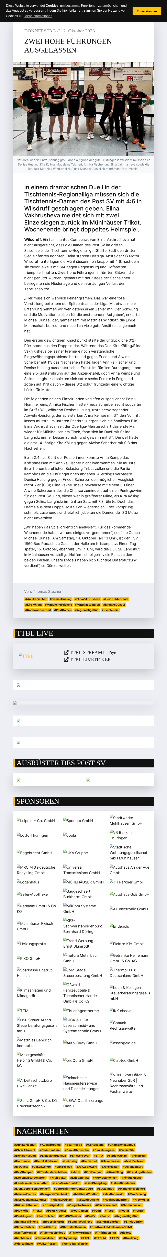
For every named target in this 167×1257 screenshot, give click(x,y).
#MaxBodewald (113, 1194)
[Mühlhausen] (83, 742)
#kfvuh (75, 1172)
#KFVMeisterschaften (52, 1172)
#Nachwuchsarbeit (38, 610)
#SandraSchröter (108, 1221)
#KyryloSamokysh (105, 1177)
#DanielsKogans (104, 1150)
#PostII (109, 1210)
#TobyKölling (68, 1238)
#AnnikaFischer (36, 599)
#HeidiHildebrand (115, 599)
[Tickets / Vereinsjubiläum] (83, 685)
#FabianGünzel (117, 1155)
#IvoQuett (21, 1166)
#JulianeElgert (133, 1166)
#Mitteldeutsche (88, 1199)
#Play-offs (21, 1210)
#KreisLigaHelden (139, 1172)
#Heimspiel (89, 1161)
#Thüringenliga (105, 1232)
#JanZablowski (86, 1166)
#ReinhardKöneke (26, 1221)
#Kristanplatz (79, 1177)
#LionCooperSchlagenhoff (32, 1188)
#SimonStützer (24, 1227)
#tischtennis (110, 610)
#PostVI (105, 1216)
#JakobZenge (41, 1166)
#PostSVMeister (70, 1216)
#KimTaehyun (93, 1172)
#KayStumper (23, 1172)
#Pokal (37, 1210)
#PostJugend (23, 1216)
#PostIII (124, 1210)
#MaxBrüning (137, 1194)
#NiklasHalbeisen (26, 1205)
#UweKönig (130, 1238)
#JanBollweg (63, 1166)
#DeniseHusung (60, 599)
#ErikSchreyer (80, 1155)
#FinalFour (139, 1155)
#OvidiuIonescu (131, 1205)
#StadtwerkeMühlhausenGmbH (111, 1227)
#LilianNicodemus (123, 1183)
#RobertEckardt (53, 1221)
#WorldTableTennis (75, 1243)
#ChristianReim (50, 1150)
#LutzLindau (105, 1188)
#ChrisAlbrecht (24, 1150)
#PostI (96, 1210)
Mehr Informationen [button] (38, 16)
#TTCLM (100, 1238)
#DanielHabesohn (77, 1150)
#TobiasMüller (45, 1238)
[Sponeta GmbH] (88, 779)
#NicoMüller (141, 1199)
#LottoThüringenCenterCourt (73, 1188)
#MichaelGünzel (114, 604)
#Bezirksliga (73, 1144)
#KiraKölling (33, 604)
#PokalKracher (56, 1210)
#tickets (125, 1232)
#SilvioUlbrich (133, 1221)
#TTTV (114, 1238)
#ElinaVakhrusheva (87, 599)
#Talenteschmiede (52, 1232)
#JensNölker (110, 1166)
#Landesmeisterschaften (31, 1183)
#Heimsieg (70, 1161)
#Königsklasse (132, 1177)
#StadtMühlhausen (73, 1227)
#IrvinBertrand (134, 1161)
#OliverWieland (106, 1205)
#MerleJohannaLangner (30, 1199)
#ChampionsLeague (121, 1144)
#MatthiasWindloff (87, 604)
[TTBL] (38, 656)
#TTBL (85, 1238)
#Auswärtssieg (50, 1144)
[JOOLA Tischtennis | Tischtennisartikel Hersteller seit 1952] (18, 779)
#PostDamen (62, 610)
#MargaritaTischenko (54, 1194)
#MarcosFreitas (25, 1194)
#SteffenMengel (25, 1232)
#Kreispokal (58, 1177)
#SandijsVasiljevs (80, 1221)
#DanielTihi (126, 1150)
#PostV (90, 1216)
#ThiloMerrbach (80, 1232)
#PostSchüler (46, 1216)
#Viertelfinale (23, 1243)
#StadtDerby (47, 1227)
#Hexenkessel (110, 1161)
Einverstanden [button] (147, 11)
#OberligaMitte (53, 1205)
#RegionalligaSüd (87, 610)
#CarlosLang (95, 1144)
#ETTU (98, 1155)
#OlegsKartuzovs (79, 1205)
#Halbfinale (22, 1161)
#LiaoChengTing (96, 1183)
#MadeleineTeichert (58, 604)
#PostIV (138, 1210)
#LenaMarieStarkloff (66, 1183)
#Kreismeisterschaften (29, 1177)
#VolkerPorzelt (47, 1243)
